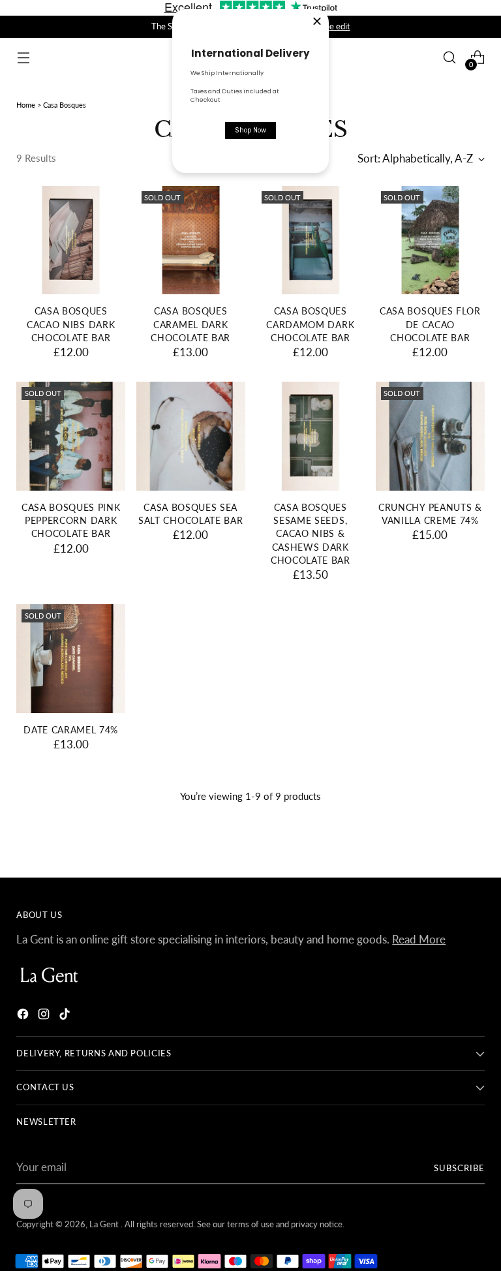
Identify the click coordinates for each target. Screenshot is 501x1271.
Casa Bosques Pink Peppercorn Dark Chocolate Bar (71, 521)
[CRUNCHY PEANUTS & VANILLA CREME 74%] (430, 436)
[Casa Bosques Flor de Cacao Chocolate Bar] (430, 240)
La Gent (105, 1224)
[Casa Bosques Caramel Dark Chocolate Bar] (190, 240)
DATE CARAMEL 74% (70, 730)
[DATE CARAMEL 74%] (70, 658)
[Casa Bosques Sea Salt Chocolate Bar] (190, 436)
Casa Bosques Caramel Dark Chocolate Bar (190, 324)
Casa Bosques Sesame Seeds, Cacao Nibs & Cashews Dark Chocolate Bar (310, 534)
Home (25, 104)
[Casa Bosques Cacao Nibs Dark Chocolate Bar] (70, 240)
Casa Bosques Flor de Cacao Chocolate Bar (430, 324)
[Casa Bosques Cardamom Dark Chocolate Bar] (310, 240)
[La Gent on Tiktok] (66, 1016)
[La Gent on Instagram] (45, 1016)
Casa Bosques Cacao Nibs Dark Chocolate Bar (71, 324)
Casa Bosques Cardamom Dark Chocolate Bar (310, 324)
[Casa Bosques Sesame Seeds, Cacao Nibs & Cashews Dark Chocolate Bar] (310, 436)
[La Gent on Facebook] (24, 1016)
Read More (419, 939)
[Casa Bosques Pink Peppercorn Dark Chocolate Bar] (70, 436)
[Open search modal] (449, 57)
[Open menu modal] (23, 57)
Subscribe (459, 1168)
